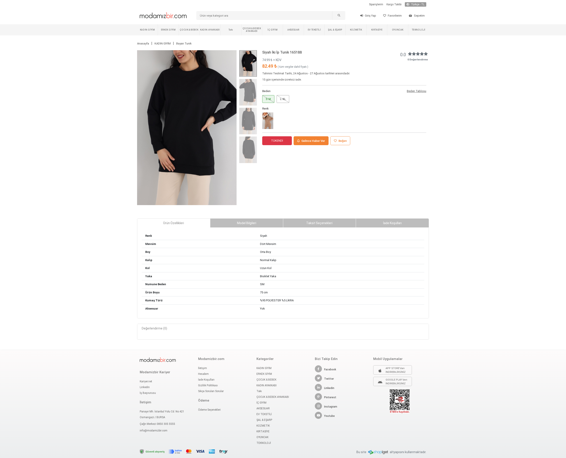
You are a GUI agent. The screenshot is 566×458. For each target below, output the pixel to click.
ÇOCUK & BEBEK (189, 30)
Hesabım (203, 373)
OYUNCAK (397, 30)
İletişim (202, 368)
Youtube (329, 416)
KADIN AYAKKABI (210, 30)
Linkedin (145, 387)
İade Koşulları (206, 379)
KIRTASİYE (376, 30)
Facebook (330, 369)
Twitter (329, 378)
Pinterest (330, 397)
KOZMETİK (356, 30)
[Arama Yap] (338, 15)
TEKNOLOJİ (418, 30)
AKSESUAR (293, 30)
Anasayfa (143, 43)
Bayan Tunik (184, 43)
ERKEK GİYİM (168, 30)
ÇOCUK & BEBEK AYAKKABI (252, 29)
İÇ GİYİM (272, 30)
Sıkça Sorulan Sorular (211, 391)
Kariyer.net (146, 381)
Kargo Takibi (394, 4)
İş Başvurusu (148, 392)
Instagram (330, 406)
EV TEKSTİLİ (314, 30)
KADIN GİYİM (147, 30)
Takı (231, 30)
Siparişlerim (376, 4)
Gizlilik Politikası (208, 385)
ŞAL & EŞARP (335, 30)
